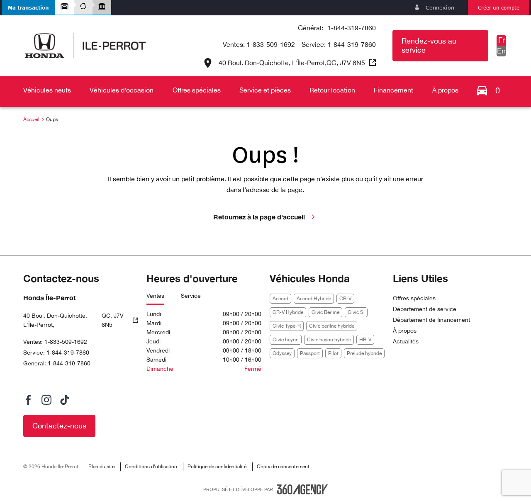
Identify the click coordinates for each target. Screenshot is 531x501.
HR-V (365, 340)
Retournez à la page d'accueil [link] (259, 217)
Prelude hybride (364, 353)
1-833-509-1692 (270, 44)
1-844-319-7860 (351, 28)
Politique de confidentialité (217, 466)
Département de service (424, 309)
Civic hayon (286, 340)
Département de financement (431, 319)
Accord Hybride (314, 299)
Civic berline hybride (331, 326)
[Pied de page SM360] (302, 489)
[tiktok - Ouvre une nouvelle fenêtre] (65, 400)
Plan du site (101, 466)
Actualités (406, 341)
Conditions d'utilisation (151, 466)
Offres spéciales (414, 298)
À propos (405, 330)
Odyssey (282, 353)
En (501, 50)
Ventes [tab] (155, 295)
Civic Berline (325, 312)
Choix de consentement (283, 466)
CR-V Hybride (288, 312)
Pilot (333, 353)
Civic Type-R (287, 326)
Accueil (31, 119)
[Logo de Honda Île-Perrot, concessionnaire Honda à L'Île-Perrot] (85, 45)
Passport (310, 353)
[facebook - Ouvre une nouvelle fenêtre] (28, 400)
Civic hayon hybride (329, 340)
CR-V (345, 299)
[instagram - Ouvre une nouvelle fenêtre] (46, 400)
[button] (28, 7)
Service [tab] (191, 295)
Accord (280, 299)
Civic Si (356, 312)
